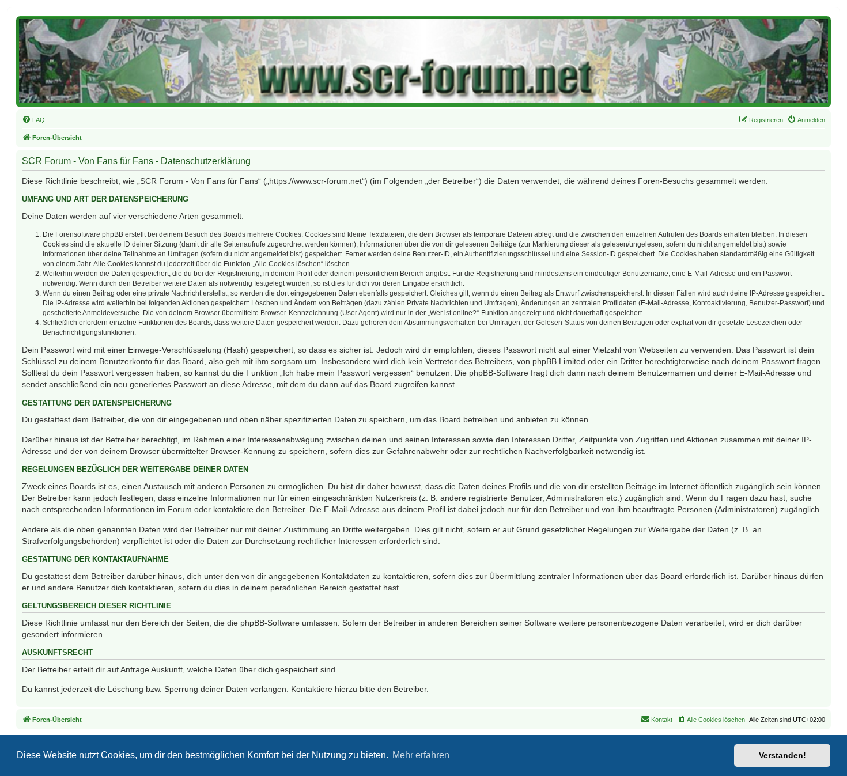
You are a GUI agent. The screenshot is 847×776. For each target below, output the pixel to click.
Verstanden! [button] (782, 755)
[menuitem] (33, 120)
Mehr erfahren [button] (420, 755)
